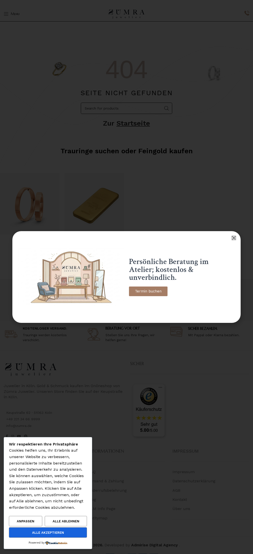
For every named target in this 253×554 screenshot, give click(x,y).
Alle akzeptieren (48, 532)
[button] (234, 238)
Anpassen (25, 521)
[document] (126, 277)
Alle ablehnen (66, 521)
